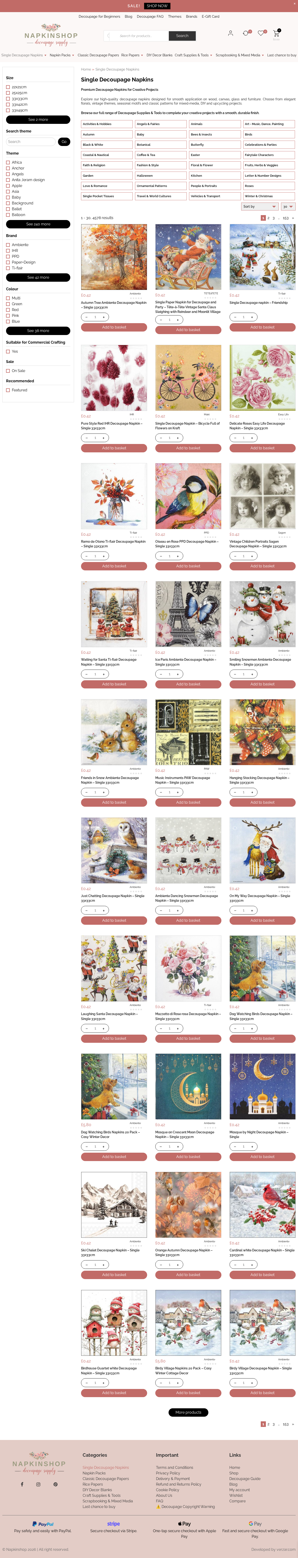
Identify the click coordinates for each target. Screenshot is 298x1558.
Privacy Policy (168, 1473)
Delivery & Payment (173, 1479)
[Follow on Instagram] (38, 1484)
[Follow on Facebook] (22, 1484)
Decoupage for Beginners (99, 16)
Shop (233, 1473)
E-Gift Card (210, 16)
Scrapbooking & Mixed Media (238, 55)
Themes (174, 16)
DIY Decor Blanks (160, 55)
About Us (164, 1495)
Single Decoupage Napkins (22, 55)
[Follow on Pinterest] (56, 1484)
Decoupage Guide (245, 1479)
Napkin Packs (60, 55)
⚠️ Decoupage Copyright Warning (185, 1506)
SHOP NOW (157, 6)
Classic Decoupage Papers (98, 55)
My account (239, 1490)
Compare (237, 1501)
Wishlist (236, 1495)
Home (86, 69)
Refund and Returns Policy (178, 1484)
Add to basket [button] (114, 327)
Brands (191, 16)
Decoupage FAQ (150, 16)
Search (182, 36)
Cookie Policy (167, 1490)
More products (188, 1412)
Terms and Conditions (174, 1467)
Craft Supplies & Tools (192, 55)
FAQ (159, 1501)
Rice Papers (130, 55)
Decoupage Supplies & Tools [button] (140, 113)
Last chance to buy (282, 55)
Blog (128, 16)
